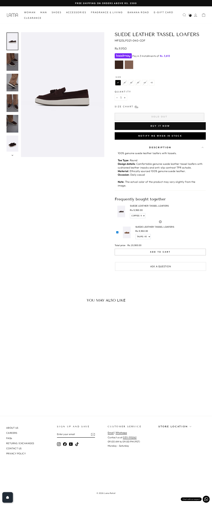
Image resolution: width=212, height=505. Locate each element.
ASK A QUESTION (160, 266)
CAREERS (11, 432)
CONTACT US (14, 448)
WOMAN (30, 12)
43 (138, 82)
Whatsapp (121, 432)
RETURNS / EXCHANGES (20, 443)
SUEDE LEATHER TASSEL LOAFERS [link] (149, 206)
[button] (160, 211)
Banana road (138, 12)
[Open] (7, 497)
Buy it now (160, 126)
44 (145, 82)
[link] (121, 211)
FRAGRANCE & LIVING (107, 12)
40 (118, 82)
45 (152, 82)
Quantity (123, 91)
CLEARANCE (33, 17)
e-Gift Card (163, 12)
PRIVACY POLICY (16, 453)
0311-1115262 (129, 437)
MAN (43, 12)
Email (111, 432)
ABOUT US (12, 427)
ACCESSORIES (76, 12)
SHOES (56, 12)
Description (160, 147)
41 (125, 82)
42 (131, 82)
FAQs (9, 438)
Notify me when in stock (160, 135)
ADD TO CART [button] (160, 252)
